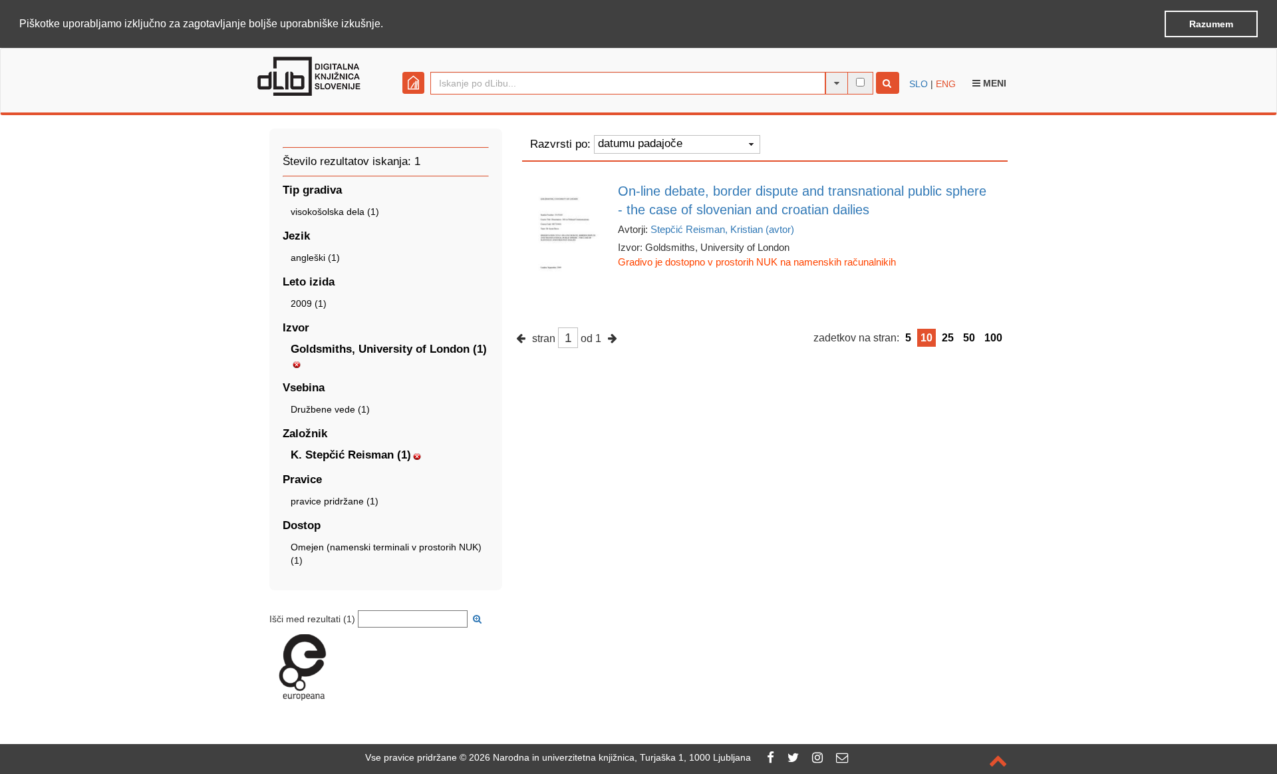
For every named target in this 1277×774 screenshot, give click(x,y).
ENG (946, 84)
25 (948, 337)
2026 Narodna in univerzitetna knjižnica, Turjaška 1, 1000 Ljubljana (610, 757)
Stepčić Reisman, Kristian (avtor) (722, 229)
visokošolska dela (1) (335, 211)
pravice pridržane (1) (334, 501)
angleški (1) (315, 257)
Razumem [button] (1211, 24)
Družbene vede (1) (330, 409)
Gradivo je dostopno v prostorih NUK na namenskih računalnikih (757, 262)
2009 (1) (309, 303)
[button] (388, 25)
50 (969, 337)
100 (993, 337)
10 (926, 337)
